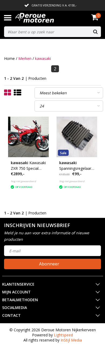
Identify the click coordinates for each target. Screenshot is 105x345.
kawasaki (43, 58)
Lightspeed (63, 334)
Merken (25, 58)
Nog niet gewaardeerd (23, 181)
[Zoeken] (95, 32)
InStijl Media (71, 340)
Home (9, 58)
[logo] (42, 18)
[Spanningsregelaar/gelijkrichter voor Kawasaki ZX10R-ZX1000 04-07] (77, 137)
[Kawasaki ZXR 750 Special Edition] (28, 137)
